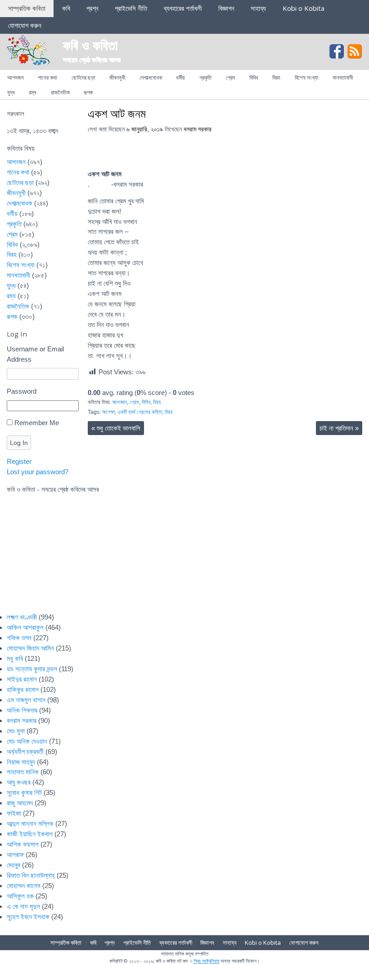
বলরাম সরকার (198, 129)
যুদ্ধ (11, 92)
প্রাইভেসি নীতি (131, 8)
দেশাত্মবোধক (151, 77)
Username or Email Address (35, 354)
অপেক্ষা (108, 412)
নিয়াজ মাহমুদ (21, 762)
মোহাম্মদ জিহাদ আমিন (30, 648)
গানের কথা (47, 77)
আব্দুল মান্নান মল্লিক (30, 823)
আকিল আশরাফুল (25, 627)
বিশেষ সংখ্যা (307, 77)
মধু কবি (15, 658)
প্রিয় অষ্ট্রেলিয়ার (206, 960)
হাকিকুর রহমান (23, 689)
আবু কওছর (19, 782)
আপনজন (15, 77)
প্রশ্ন (92, 8)
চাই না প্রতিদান (339, 428)
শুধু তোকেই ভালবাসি (115, 428)
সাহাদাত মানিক (23, 772)
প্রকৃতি (205, 77)
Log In (19, 442)
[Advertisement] (218, 540)
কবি (66, 8)
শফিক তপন (19, 638)
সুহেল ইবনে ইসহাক (28, 916)
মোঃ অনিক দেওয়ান (27, 741)
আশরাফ (15, 854)
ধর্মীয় (180, 77)
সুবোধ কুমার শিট (24, 792)
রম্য (32, 92)
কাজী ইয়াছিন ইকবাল (30, 834)
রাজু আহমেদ (20, 803)
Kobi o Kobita (303, 8)
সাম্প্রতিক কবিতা (26, 8)
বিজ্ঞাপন (226, 8)
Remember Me (36, 422)
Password (21, 391)
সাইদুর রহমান (22, 679)
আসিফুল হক (20, 896)
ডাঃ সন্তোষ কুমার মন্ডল (32, 669)
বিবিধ (253, 77)
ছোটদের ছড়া (83, 77)
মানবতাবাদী (343, 77)
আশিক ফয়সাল (23, 844)
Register (19, 461)
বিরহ (276, 77)
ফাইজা (14, 813)
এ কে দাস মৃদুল (23, 906)
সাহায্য (258, 8)
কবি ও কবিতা (90, 45)
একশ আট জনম (117, 113)
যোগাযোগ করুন (24, 25)
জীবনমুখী (117, 77)
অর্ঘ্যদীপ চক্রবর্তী (25, 751)
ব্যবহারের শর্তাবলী (183, 8)
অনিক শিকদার (22, 710)
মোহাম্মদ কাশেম (23, 885)
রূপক (88, 92)
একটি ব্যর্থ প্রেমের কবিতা (139, 412)
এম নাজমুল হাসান (26, 700)
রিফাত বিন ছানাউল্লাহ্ (31, 875)
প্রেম (230, 77)
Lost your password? (37, 472)
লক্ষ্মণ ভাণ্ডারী (22, 617)
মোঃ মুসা (16, 731)
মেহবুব (13, 865)
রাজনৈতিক (60, 92)
